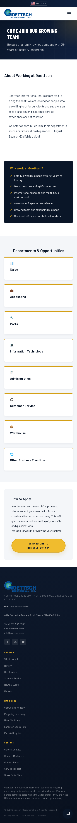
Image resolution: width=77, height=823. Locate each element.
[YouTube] (23, 642)
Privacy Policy (11, 815)
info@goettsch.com (14, 633)
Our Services (10, 672)
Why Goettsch (11, 659)
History (8, 665)
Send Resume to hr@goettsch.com (38, 545)
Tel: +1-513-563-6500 (14, 624)
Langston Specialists (15, 726)
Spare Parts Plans (13, 775)
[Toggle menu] (69, 13)
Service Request (12, 768)
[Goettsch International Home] (18, 13)
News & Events (12, 684)
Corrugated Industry (14, 707)
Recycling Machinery (14, 714)
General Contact (12, 749)
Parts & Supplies (12, 733)
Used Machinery (12, 720)
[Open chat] (68, 814)
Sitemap (42, 815)
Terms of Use (27, 815)
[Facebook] (7, 642)
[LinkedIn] (15, 642)
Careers (8, 691)
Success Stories (12, 678)
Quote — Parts (11, 762)
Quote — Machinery (14, 756)
